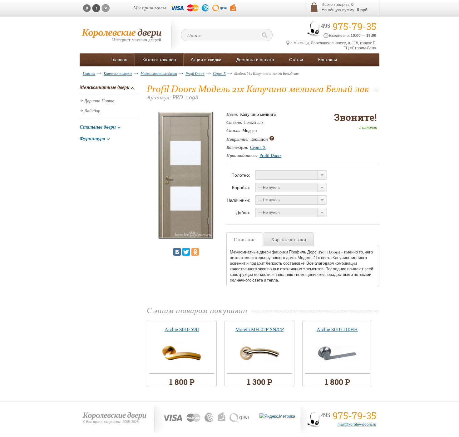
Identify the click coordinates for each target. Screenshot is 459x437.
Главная (89, 73)
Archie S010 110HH (337, 329)
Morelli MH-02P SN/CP (259, 329)
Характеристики (288, 239)
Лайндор (92, 111)
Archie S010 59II (182, 329)
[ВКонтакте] (177, 252)
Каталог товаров (118, 73)
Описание (244, 239)
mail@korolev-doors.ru (357, 424)
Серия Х (219, 73)
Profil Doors (195, 73)
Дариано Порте (99, 101)
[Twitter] (186, 252)
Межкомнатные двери (159, 73)
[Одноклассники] (195, 252)
